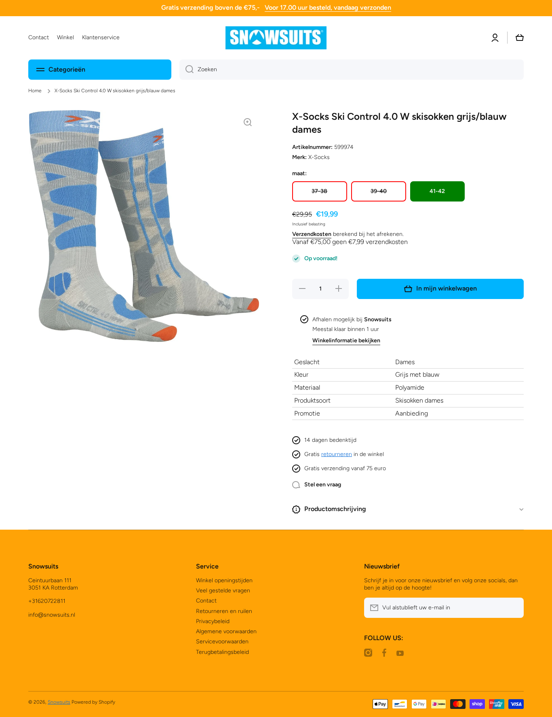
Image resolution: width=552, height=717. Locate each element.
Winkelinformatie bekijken (346, 340)
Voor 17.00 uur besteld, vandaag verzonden (328, 7)
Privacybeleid (213, 621)
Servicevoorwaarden (222, 641)
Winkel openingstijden (224, 580)
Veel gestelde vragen (223, 590)
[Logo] (276, 37)
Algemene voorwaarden (226, 631)
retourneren (336, 454)
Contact (206, 600)
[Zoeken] (186, 69)
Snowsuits (59, 702)
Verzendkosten (311, 234)
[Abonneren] (514, 608)
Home (35, 90)
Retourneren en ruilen (224, 611)
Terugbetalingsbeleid (222, 652)
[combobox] (351, 69)
